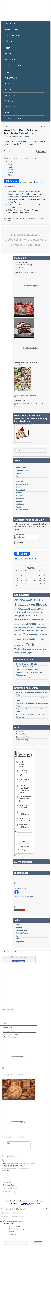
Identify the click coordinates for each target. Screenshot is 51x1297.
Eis (34, 609)
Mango (24, 627)
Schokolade (30, 639)
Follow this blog (18, 961)
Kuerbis (41, 624)
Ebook (41, 604)
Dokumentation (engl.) (16, 1229)
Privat (24, 218)
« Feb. (16, 588)
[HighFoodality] (31, 406)
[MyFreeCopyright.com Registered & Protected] (18, 1171)
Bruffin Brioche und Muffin (26, 664)
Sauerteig (44, 635)
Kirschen (17, 624)
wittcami (28, 136)
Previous (8, 127)
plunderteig (18, 635)
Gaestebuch (11, 78)
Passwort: (8, 151)
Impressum (10, 54)
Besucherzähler (7, 1009)
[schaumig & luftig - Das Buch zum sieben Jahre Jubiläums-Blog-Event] (22, 390)
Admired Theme (45, 1209)
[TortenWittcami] (24, 337)
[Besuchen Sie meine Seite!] (25, 396)
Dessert (23, 605)
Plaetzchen (39, 630)
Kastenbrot (38, 620)
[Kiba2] (24, 316)
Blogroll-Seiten (13, 65)
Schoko (17, 640)
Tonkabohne (20, 645)
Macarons (17, 627)
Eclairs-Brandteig (14, 210)
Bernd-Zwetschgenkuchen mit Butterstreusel (25, 197)
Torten (8, 41)
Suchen (31, 1243)
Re (25, 634)
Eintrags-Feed (21, 734)
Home (7, 48)
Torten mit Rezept (14, 35)
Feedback (12, 1234)
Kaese (30, 619)
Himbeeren (20, 619)
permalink (8, 220)
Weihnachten (21, 649)
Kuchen (33, 623)
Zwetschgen (26, 653)
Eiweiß (40, 609)
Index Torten (11, 30)
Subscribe (19, 543)
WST (30, 649)
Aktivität (9, 84)
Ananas (25, 600)
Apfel (30, 600)
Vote (24, 842)
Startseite (10, 24)
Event (27, 612)
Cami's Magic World (20, 888)
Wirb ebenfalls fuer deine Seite (23, 896)
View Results (24, 846)
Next (44, 127)
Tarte (42, 640)
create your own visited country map (15, 1163)
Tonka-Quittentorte (23, 678)
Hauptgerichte (22, 615)
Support (11, 1231)
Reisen (8, 112)
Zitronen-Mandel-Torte (24, 667)
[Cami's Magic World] (16, 894)
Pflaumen (30, 630)
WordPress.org (22, 740)
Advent (18, 599)
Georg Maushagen (37, 612)
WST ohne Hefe (39, 649)
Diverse (31, 604)
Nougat (23, 630)
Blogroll (9, 90)
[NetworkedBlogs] (18, 957)
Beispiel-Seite (21, 930)
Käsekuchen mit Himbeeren (27, 670)
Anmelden (20, 731)
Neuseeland (31, 627)
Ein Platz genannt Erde (23, 609)
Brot (17, 604)
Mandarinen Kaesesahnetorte (19, 191)
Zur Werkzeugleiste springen (11, 1221)
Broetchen (38, 600)
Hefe (34, 615)
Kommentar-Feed (23, 737)
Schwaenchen (13, 205)
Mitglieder (10, 95)
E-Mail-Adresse (19, 534)
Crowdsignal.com (24, 850)
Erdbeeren (19, 612)
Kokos (24, 624)
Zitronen (17, 653)
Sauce (38, 635)
